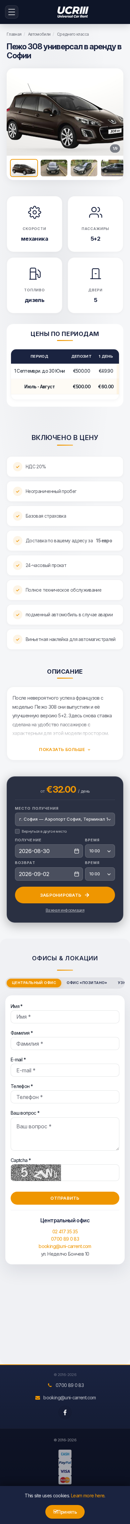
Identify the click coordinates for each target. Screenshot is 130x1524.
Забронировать (60, 895)
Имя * (17, 1006)
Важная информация (65, 910)
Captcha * (21, 1160)
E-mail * (18, 1059)
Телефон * (22, 1086)
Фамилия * (22, 1033)
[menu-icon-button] (11, 12)
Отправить (64, 1198)
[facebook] (65, 1412)
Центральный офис (34, 982)
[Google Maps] (65, 1321)
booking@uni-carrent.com (65, 1246)
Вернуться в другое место (44, 831)
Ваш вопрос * (25, 1113)
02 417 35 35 (65, 1231)
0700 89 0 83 (65, 1239)
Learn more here (87, 1495)
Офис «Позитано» (87, 982)
